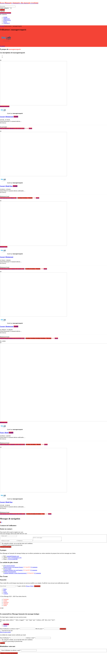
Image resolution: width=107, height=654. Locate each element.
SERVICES (6, 18)
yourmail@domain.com (12, 556)
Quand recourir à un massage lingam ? (13, 567)
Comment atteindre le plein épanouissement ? (15, 573)
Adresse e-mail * (30, 638)
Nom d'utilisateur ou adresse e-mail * (9, 628)
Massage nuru (3, 246)
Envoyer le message (6, 546)
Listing (5, 592)
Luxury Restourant (9, 326)
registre (5, 626)
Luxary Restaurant (9, 117)
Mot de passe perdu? (5, 632)
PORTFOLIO (7, 20)
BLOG (5, 21)
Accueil (2, 26)
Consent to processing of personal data (12, 545)
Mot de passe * (40, 628)
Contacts (5, 593)
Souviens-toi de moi (7, 630)
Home (5, 589)
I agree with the (25, 586)
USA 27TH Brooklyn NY (15, 557)
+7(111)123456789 (12, 559)
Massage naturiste (4, 106)
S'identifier (6, 624)
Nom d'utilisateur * (5, 638)
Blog (4, 590)
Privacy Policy (30, 586)
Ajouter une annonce (5, 13)
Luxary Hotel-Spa (8, 186)
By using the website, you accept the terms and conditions (17, 543)
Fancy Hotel (6, 432)
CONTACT (6, 23)
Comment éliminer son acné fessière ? (13, 570)
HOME (5, 17)
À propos (2, 46)
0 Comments (34, 567)
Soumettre (37, 586)
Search (2, 9)
